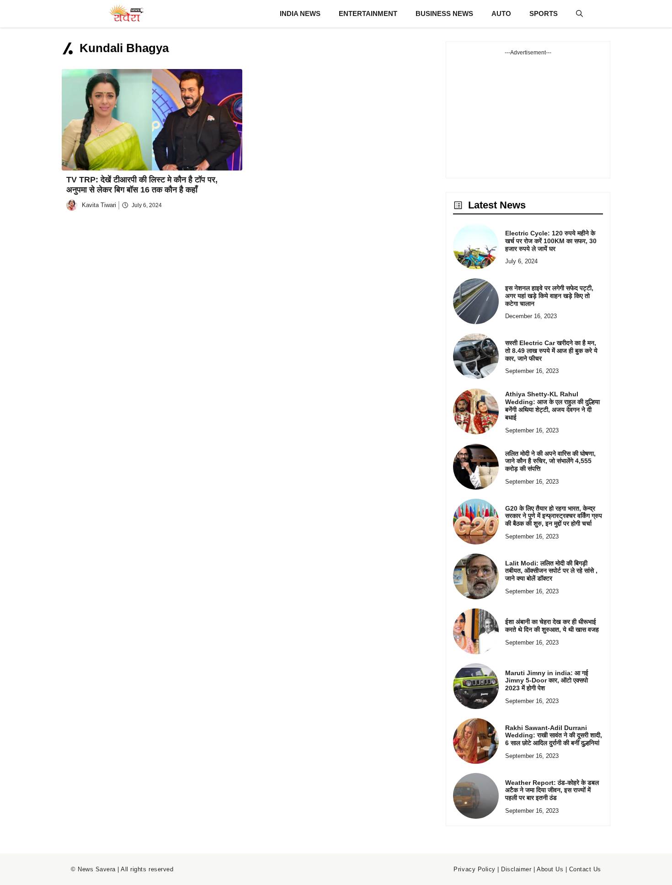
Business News (444, 13)
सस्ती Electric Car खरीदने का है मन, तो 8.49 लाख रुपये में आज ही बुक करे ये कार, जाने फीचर (551, 350)
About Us (550, 869)
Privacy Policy (474, 869)
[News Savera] (125, 13)
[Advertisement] (528, 114)
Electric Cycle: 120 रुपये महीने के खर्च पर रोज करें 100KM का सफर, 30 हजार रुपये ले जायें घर (551, 240)
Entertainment (368, 13)
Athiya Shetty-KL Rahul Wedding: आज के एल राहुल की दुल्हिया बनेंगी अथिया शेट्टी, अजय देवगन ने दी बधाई (552, 405)
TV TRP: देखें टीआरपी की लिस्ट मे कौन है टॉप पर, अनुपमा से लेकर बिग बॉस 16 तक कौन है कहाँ (142, 184)
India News (300, 13)
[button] (579, 13)
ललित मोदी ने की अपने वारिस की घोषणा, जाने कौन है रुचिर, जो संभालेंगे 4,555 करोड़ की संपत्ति (550, 461)
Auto (501, 13)
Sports (543, 13)
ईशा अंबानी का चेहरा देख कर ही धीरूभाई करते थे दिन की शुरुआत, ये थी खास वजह (552, 625)
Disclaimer (516, 869)
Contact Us (585, 869)
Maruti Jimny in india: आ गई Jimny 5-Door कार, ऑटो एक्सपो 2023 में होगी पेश (546, 680)
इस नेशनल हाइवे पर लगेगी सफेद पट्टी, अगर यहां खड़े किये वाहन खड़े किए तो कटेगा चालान (549, 295)
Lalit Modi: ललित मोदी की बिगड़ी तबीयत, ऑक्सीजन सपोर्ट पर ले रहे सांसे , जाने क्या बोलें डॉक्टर (551, 571)
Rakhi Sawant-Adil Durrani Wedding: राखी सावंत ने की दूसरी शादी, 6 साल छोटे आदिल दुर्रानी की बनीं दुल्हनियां (553, 735)
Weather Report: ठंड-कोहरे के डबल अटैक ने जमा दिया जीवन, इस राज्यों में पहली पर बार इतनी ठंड (552, 790)
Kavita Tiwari (99, 205)
